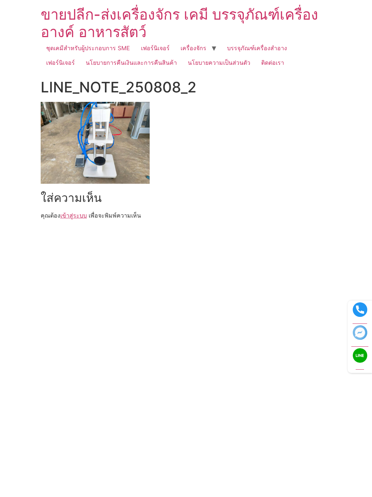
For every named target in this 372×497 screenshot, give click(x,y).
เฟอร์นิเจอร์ (155, 48)
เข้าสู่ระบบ (73, 215)
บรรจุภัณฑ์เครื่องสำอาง (257, 48)
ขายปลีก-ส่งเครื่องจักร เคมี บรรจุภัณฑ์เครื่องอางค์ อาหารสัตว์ (179, 23)
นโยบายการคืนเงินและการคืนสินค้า (131, 62)
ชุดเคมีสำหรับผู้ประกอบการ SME (88, 48)
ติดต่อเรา (272, 62)
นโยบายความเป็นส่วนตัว (219, 62)
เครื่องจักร (193, 48)
